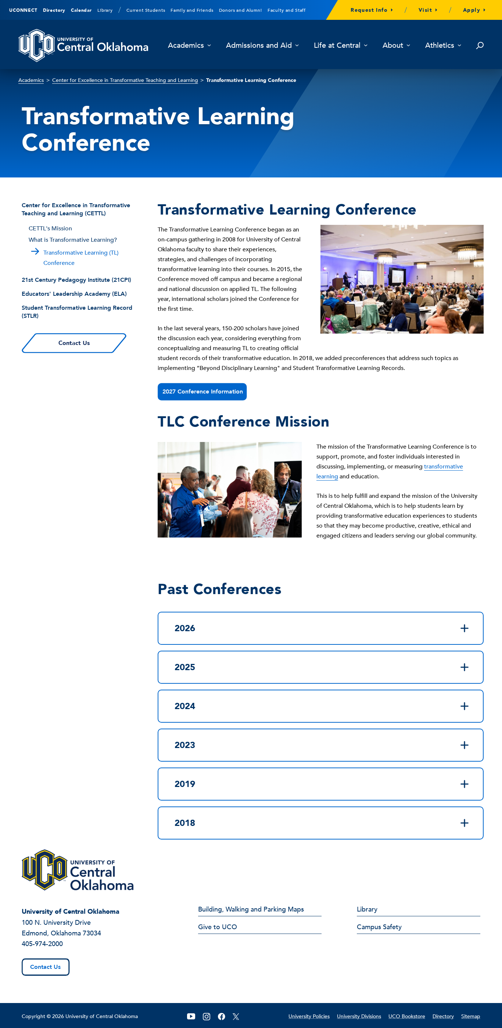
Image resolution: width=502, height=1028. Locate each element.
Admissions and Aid (259, 45)
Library (105, 10)
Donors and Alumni (240, 10)
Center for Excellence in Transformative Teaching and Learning (125, 80)
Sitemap (470, 1016)
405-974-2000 (42, 944)
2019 (185, 784)
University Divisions (359, 1016)
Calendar (81, 10)
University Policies (309, 1016)
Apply (471, 10)
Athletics (439, 45)
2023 (185, 745)
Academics (186, 45)
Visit (425, 10)
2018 (185, 823)
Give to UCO (217, 928)
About (393, 45)
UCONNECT (23, 10)
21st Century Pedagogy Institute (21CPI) (76, 280)
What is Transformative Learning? (73, 240)
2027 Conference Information (202, 392)
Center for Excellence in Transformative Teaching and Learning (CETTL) (76, 209)
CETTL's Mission (50, 228)
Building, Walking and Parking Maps (251, 910)
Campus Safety (379, 928)
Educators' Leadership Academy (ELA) (74, 294)
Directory (54, 10)
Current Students (145, 10)
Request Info (369, 10)
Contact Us (74, 343)
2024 (185, 706)
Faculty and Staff (287, 10)
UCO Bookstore (406, 1016)
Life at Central (337, 45)
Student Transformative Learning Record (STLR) (77, 312)
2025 (185, 667)
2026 (185, 628)
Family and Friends (192, 10)
